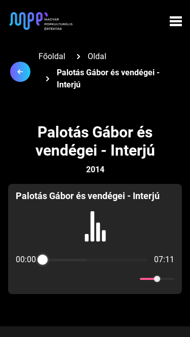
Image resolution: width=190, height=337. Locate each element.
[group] (95, 239)
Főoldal (52, 56)
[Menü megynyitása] (176, 21)
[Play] (95, 279)
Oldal (97, 56)
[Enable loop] (22, 278)
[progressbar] (95, 260)
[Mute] (130, 278)
